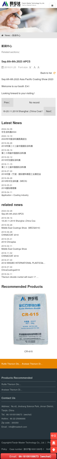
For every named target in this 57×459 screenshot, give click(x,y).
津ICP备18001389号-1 (33, 449)
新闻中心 (16, 35)
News (7, 35)
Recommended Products (22, 286)
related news (12, 204)
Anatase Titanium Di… (32, 363)
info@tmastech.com (18, 426)
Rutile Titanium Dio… (11, 363)
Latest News (11, 122)
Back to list (46, 73)
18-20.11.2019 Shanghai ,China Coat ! (23, 111)
